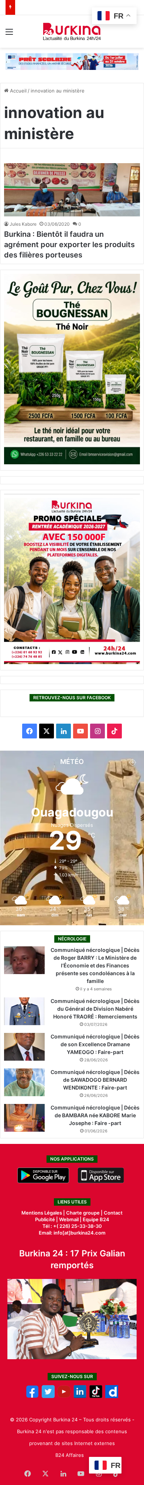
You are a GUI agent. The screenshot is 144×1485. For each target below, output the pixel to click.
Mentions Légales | (43, 1213)
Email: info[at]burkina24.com (72, 1233)
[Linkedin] (79, 1396)
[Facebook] (32, 1396)
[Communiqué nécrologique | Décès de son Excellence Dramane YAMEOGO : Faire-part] (24, 1047)
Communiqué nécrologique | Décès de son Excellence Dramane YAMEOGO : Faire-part (95, 1044)
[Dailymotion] (111, 1396)
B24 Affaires (69, 1455)
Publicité (45, 1219)
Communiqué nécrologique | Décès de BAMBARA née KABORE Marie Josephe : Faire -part (95, 1115)
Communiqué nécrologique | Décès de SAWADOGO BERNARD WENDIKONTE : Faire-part (95, 1080)
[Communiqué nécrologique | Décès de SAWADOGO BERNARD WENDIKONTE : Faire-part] (24, 1082)
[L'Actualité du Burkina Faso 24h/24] (72, 31)
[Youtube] (64, 1396)
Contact (113, 1213)
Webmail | (70, 1219)
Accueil (17, 91)
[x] (48, 1396)
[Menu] (9, 34)
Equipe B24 (95, 1219)
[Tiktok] (95, 1396)
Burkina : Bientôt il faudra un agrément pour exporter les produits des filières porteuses (69, 244)
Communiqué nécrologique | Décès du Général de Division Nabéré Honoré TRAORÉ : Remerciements (95, 1009)
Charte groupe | (85, 1213)
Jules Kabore (23, 224)
